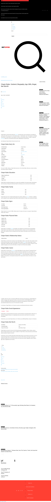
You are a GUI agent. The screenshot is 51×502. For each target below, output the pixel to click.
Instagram (3, 311)
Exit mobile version (3, 501)
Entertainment (7, 80)
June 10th (23, 154)
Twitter (7, 311)
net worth (3, 348)
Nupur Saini (4, 91)
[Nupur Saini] (1, 90)
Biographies (5, 76)
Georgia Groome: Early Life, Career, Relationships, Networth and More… (10, 3)
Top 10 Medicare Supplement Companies (19, 471)
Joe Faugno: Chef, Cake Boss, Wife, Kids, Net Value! (9, 371)
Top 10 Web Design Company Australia (44, 463)
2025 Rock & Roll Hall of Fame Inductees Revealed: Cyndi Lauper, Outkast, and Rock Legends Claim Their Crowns (44, 131)
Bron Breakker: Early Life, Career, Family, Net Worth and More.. (44, 144)
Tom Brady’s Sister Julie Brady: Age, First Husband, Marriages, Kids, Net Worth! (32, 463)
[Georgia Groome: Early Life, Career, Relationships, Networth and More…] (44, 86)
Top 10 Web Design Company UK (5, 469)
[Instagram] (44, 10)
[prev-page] (1, 454)
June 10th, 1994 (24, 151)
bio (2, 346)
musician (13, 250)
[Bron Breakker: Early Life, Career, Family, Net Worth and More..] (44, 138)
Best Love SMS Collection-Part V (45, 470)
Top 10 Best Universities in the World (19, 474)
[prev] (1, 20)
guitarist (16, 134)
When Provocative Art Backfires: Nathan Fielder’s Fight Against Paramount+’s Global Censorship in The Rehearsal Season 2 (44, 117)
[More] (19, 107)
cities (21, 254)
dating (24, 242)
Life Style (10, 80)
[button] (29, 73)
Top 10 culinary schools (4, 476)
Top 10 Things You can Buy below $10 (18, 468)
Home (2, 76)
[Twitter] (47, 10)
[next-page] (3, 454)
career (3, 347)
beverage (2, 138)
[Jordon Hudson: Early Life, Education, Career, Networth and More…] (44, 98)
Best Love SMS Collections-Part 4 (45, 467)
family (28, 196)
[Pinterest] (45, 10)
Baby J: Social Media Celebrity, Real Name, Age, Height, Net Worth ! (31, 472)
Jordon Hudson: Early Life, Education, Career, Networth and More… (10, 6)
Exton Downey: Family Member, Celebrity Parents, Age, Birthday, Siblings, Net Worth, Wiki (32, 468)
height (12, 228)
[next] (3, 20)
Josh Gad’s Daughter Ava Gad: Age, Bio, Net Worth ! (9, 369)
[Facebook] (42, 10)
